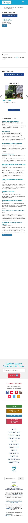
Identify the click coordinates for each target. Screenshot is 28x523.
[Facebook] (7, 392)
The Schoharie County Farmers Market (12, 143)
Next (27, 97)
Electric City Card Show (8, 191)
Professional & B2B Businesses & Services (15, 7)
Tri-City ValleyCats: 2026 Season (10, 121)
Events (14, 441)
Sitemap (14, 482)
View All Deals (14, 110)
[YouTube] (11, 392)
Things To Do (14, 435)
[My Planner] (18, 396)
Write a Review (8, 20)
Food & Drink (14, 438)
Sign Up (12, 375)
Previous (1, 97)
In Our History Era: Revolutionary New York (13, 210)
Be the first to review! (15, 74)
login (17, 57)
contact (7, 515)
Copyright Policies (14, 502)
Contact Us (14, 453)
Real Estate (14, 444)
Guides (14, 450)
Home (5, 7)
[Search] (21, 478)
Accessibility (9, 514)
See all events (6, 234)
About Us (14, 456)
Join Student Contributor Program (14, 421)
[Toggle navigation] (23, 2)
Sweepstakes (14, 459)
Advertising (14, 462)
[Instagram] (20, 392)
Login (14, 406)
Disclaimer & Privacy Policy (11, 501)
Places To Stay (14, 432)
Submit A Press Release (14, 411)
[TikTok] (9, 396)
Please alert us (9, 508)
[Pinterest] (16, 392)
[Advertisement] (14, 301)
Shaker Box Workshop (8, 154)
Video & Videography (8, 8)
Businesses (14, 447)
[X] (14, 396)
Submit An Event (14, 415)
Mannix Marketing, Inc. (18, 494)
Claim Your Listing (10, 15)
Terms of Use (19, 501)
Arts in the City (6, 131)
